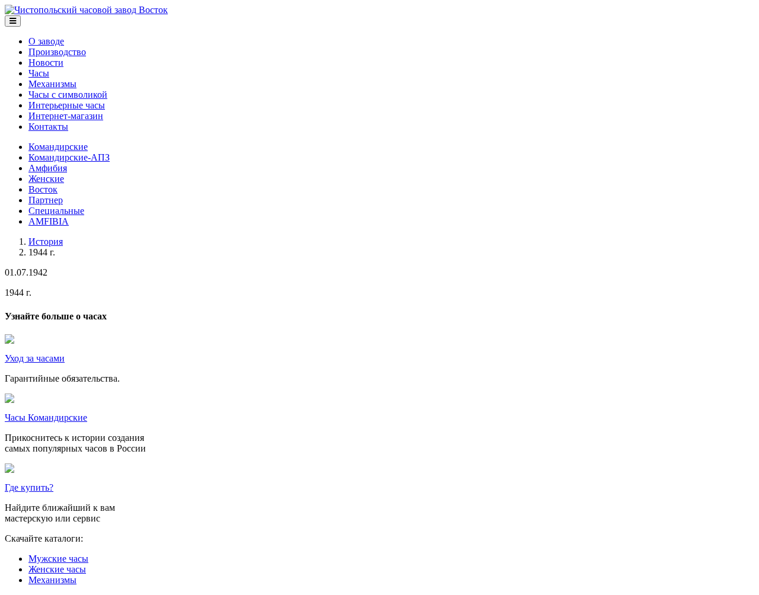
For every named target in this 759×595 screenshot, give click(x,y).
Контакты (48, 126)
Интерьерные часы (66, 105)
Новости (45, 62)
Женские (46, 179)
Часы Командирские (46, 417)
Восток (43, 189)
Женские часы (57, 569)
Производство (57, 52)
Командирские (58, 147)
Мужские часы (58, 559)
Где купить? (29, 487)
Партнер (45, 200)
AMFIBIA (48, 221)
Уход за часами (35, 358)
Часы (38, 73)
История (45, 241)
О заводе (46, 41)
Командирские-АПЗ (69, 157)
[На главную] (86, 10)
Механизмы (52, 84)
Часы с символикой (67, 94)
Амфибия (47, 168)
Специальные (56, 211)
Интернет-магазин (65, 116)
